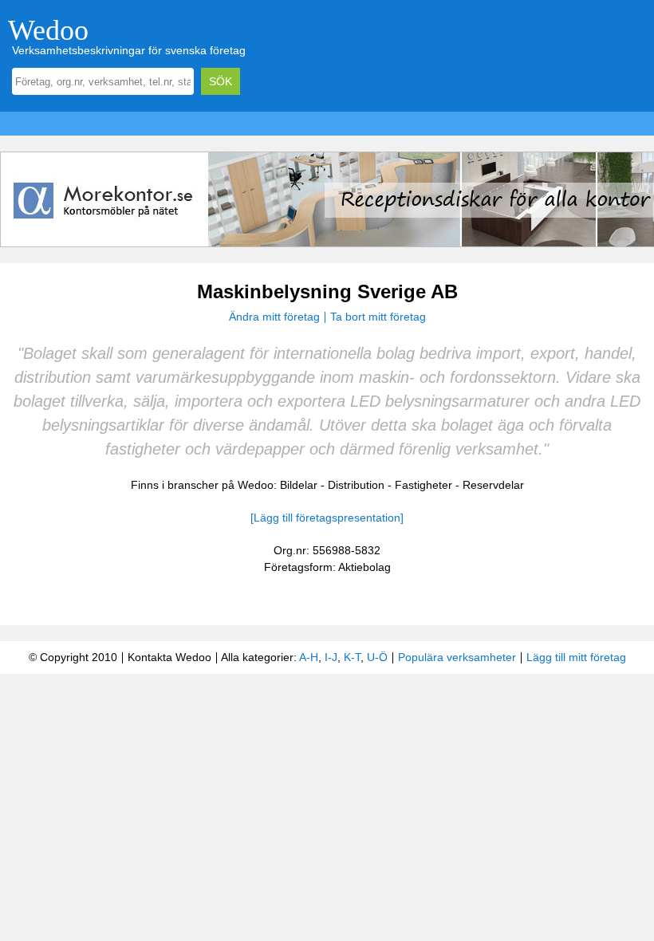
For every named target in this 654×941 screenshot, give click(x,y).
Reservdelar (493, 484)
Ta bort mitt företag (378, 316)
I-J (331, 657)
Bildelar (298, 484)
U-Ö (377, 657)
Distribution (356, 484)
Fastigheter (423, 484)
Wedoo (48, 30)
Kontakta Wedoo (169, 657)
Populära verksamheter (457, 657)
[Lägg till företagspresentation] (327, 517)
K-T (352, 657)
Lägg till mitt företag (576, 657)
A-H (308, 657)
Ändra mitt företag (274, 316)
